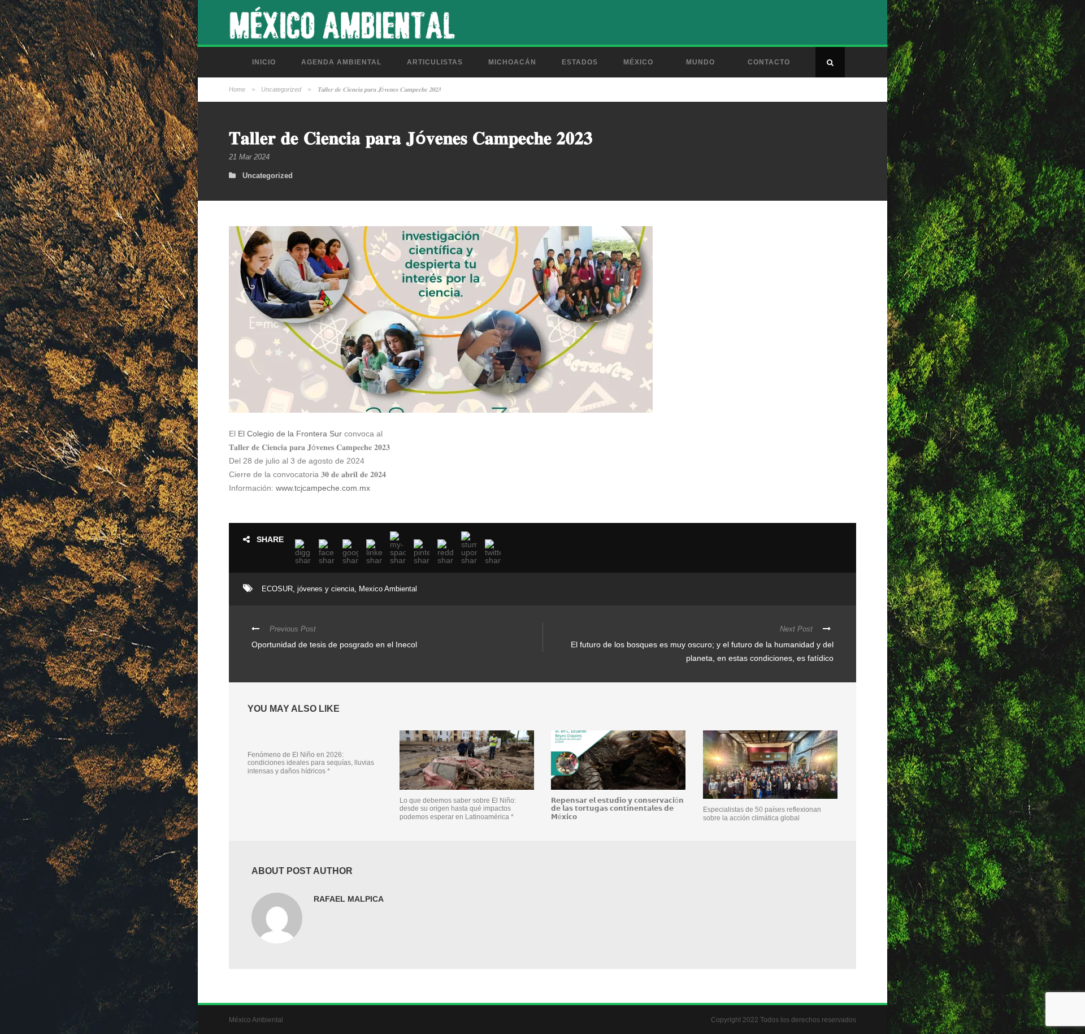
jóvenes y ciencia (325, 589)
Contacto (769, 62)
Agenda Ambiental (341, 62)
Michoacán (512, 62)
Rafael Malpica (349, 898)
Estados (580, 62)
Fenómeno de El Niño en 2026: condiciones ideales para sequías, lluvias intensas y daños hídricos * (311, 763)
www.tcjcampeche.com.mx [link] (323, 487)
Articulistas (435, 62)
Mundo (700, 62)
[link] (290, 433)
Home (237, 89)
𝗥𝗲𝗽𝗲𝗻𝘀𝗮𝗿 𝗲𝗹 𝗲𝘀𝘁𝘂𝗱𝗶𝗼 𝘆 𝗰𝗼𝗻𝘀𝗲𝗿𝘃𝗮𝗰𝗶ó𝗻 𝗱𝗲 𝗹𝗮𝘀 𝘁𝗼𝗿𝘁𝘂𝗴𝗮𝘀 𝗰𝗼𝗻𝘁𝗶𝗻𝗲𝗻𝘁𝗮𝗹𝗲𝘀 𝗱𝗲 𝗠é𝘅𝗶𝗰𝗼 (617, 809)
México (638, 62)
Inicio (264, 62)
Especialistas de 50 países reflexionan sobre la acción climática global (762, 813)
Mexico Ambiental (388, 589)
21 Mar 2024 (249, 157)
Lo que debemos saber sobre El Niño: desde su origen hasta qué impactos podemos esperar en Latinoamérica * (458, 809)
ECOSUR (277, 589)
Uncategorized (281, 89)
